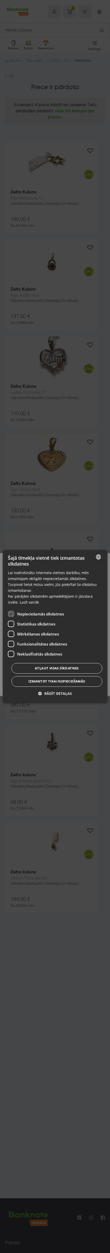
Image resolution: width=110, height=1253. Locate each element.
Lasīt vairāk (29, 602)
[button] (55, 694)
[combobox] (98, 556)
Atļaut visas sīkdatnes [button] (57, 668)
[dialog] (55, 626)
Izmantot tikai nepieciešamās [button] (56, 681)
